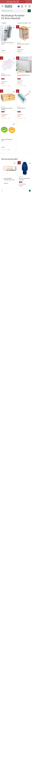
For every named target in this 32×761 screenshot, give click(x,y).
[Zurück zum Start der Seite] (30, 750)
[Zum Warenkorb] (29, 6)
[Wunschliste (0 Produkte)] (26, 6)
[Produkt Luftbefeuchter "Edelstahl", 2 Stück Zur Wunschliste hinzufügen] (13, 27)
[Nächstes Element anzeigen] (30, 191)
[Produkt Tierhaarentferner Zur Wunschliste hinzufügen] (29, 91)
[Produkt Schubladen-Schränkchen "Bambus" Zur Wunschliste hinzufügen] (13, 91)
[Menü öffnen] (2, 6)
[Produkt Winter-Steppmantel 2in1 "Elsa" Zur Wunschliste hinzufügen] (29, 163)
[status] (14, 11)
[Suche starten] (29, 10)
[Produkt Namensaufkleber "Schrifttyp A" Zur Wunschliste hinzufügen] (14, 163)
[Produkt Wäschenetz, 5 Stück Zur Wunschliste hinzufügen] (13, 58)
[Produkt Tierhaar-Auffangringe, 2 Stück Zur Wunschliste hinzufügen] (13, 124)
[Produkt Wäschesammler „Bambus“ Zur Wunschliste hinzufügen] (29, 27)
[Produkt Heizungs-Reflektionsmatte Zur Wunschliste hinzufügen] (29, 58)
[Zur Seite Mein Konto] (22, 6)
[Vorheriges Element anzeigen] (2, 191)
